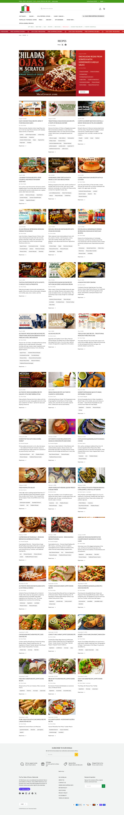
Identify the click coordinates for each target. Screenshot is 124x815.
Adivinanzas (22, 603)
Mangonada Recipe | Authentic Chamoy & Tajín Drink (59, 393)
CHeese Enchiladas (84, 71)
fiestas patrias (71, 138)
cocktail (86, 138)
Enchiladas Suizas (60, 302)
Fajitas (59, 246)
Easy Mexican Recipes (25, 454)
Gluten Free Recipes (66, 193)
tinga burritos (41, 140)
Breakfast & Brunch (36, 502)
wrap (71, 647)
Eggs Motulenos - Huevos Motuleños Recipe (61, 720)
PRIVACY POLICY (63, 793)
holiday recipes (52, 140)
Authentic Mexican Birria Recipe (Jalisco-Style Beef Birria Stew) (30, 393)
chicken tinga (41, 134)
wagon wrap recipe (89, 649)
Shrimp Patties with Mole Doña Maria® (30, 440)
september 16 (71, 146)
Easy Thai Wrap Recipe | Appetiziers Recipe (90, 680)
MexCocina (81, 250)
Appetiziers (81, 407)
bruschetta (58, 690)
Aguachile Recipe (54, 333)
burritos (21, 134)
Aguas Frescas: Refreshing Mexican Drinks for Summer (31, 230)
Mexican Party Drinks (24, 360)
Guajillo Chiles (83, 79)
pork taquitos (40, 729)
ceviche (21, 195)
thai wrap (88, 689)
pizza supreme (82, 601)
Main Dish (96, 554)
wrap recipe (42, 690)
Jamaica (31, 248)
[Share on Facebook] (65, 44)
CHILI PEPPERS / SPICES (43, 16)
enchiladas (51, 302)
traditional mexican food (54, 148)
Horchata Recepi (23, 248)
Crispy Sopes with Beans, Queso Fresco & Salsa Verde (61, 488)
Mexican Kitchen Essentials (35, 358)
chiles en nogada (53, 138)
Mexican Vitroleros (35, 360)
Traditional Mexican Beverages (26, 363)
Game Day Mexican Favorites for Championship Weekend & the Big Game (89, 539)
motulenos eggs (52, 732)
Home (20, 35)
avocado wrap (59, 601)
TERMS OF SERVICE (64, 798)
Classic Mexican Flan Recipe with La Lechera (90, 178)
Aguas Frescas (23, 246)
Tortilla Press (67, 195)
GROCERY (48, 19)
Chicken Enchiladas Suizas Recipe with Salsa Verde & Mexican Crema (60, 283)
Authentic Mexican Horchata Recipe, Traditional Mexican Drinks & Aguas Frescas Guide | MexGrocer (32, 335)
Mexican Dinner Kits (53, 248)
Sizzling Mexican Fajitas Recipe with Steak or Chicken (61, 230)
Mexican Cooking (70, 302)
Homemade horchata (33, 246)
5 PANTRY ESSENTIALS (90, 26)
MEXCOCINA (58, 26)
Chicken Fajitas (52, 246)
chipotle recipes (23, 137)
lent (33, 454)
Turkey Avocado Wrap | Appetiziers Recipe (60, 587)
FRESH (40, 19)
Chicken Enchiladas (94, 71)
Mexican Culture (23, 605)
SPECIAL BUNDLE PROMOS (26, 23)
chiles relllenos (62, 138)
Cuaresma (88, 407)
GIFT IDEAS (31, 26)
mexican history (61, 140)
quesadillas (89, 601)
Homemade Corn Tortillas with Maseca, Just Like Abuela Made (59, 178)
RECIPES (50, 26)
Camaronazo (81, 248)
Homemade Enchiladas (85, 82)
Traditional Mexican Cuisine (36, 457)
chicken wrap (23, 649)
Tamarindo (41, 251)
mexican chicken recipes (25, 140)
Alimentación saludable (25, 502)
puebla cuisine (62, 146)
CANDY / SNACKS (58, 16)
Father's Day (101, 248)
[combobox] (65, 8)
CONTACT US (62, 782)
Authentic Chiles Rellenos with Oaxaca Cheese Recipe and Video (59, 440)
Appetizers (81, 554)
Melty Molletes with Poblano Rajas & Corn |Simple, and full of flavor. (91, 488)
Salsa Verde (51, 304)
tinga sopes (22, 142)
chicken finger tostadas (31, 134)
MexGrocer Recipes (30, 195)
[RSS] (27, 35)
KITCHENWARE (59, 19)
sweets (21, 556)
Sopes (34, 140)
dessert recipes (82, 193)
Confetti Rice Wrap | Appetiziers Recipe (62, 634)
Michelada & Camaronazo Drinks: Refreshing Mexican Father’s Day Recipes (90, 231)
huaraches (31, 137)
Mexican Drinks (23, 251)
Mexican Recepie (64, 248)
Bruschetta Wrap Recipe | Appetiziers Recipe (61, 680)
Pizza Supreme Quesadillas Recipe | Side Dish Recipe (90, 587)
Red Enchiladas (83, 84)
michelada (90, 253)
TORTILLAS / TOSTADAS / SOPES (28, 19)
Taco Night (59, 251)
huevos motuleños (64, 729)
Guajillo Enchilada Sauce (93, 79)
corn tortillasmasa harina (54, 193)
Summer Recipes (23, 197)
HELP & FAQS (62, 790)
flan (95, 193)
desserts (90, 193)
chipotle (80, 138)
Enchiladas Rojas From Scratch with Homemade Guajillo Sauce (90, 60)
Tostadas (29, 142)
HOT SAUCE (22, 16)
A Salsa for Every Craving (87, 282)
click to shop (54, 1)
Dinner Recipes (67, 299)
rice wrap (30, 649)
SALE (44, 26)
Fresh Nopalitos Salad (27, 487)
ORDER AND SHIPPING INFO (66, 785)
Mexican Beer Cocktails (91, 250)
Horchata (42, 246)
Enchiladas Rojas (83, 74)
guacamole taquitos (24, 729)
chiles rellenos (89, 554)
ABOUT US (61, 780)
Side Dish (81, 604)
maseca (51, 195)
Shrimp (80, 140)
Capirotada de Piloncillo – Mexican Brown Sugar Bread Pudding (31, 538)
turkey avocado (68, 601)
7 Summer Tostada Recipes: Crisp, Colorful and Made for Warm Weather (30, 179)
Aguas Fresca (23, 352)
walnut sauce (65, 148)
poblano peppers (53, 146)
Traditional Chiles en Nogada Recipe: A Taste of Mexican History (61, 122)
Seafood (97, 138)
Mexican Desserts (83, 196)
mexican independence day (55, 143)
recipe (91, 138)
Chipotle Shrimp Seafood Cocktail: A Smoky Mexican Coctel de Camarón (90, 122)
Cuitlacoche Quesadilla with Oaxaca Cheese (91, 440)
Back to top (61, 771)
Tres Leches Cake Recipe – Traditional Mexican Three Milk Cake (91, 334)
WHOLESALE (66, 26)
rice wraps (35, 690)
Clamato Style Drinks (91, 248)
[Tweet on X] (62, 44)
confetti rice (59, 647)
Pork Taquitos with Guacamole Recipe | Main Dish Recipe (32, 720)
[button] (104, 8)
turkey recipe (52, 604)
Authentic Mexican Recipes (85, 191)
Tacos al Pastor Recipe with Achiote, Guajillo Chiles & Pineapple (31, 283)
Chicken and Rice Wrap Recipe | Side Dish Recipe (31, 635)
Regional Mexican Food (93, 84)
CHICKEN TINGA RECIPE (77, 26)
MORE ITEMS (70, 19)
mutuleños (61, 732)
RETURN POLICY (63, 787)
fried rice (29, 690)
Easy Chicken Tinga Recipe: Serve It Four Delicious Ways (31, 122)
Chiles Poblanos (82, 503)
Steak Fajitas (52, 251)
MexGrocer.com (25, 808)
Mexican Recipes (95, 82)
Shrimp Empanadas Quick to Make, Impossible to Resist (90, 393)
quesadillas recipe (98, 601)
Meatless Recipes (40, 454)
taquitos (21, 732)
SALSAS (31, 16)
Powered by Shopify (32, 808)
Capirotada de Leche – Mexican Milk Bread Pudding (60, 538)
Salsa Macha (39, 195)
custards (95, 191)
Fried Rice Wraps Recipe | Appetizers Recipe (31, 680)
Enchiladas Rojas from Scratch (86, 77)
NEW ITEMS (38, 26)
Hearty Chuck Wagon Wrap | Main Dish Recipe (91, 635)
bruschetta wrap (67, 690)
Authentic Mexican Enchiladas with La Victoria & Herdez (32, 587)
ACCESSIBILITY (63, 795)
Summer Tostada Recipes (35, 197)
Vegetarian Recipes (30, 200)
